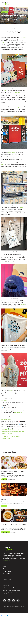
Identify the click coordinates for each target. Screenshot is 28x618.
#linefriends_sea (19, 431)
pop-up (6, 90)
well (2, 261)
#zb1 (12, 429)
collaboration (17, 92)
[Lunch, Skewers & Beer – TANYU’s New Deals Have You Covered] (14, 489)
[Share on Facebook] (1, 615)
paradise (18, 107)
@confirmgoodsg (6, 419)
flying (10, 390)
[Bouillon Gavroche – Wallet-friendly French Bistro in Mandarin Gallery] (14, 462)
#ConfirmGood (19, 428)
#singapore (4, 433)
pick (2, 164)
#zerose (16, 429)
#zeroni (20, 429)
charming (22, 207)
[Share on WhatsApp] (4, 615)
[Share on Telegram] (7, 615)
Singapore (4, 42)
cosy (8, 347)
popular (24, 37)
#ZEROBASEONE (6, 429)
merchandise (11, 152)
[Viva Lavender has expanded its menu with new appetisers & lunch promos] (14, 515)
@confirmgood (18, 412)
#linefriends (12, 431)
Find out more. (6, 560)
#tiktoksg (9, 433)
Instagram (4, 400)
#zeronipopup (5, 431)
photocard (22, 304)
